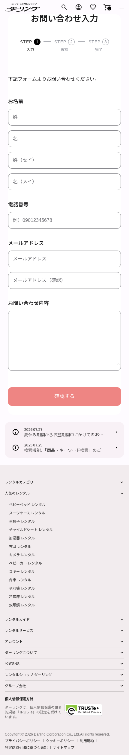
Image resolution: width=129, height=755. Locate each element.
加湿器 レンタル (22, 537)
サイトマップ (63, 747)
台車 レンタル (20, 579)
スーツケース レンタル (27, 512)
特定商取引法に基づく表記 (26, 747)
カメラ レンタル (22, 554)
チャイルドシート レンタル (30, 529)
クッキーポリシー (60, 740)
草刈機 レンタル (22, 588)
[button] (107, 7)
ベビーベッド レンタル (27, 504)
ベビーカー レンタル (25, 562)
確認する (64, 396)
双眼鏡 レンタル (22, 604)
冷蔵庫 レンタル (22, 596)
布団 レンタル (20, 546)
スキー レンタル (22, 571)
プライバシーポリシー (22, 740)
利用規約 (87, 740)
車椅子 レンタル (22, 521)
